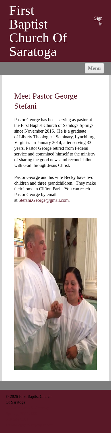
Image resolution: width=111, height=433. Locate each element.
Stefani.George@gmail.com (43, 200)
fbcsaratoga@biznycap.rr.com (30, 425)
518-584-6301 (17, 419)
